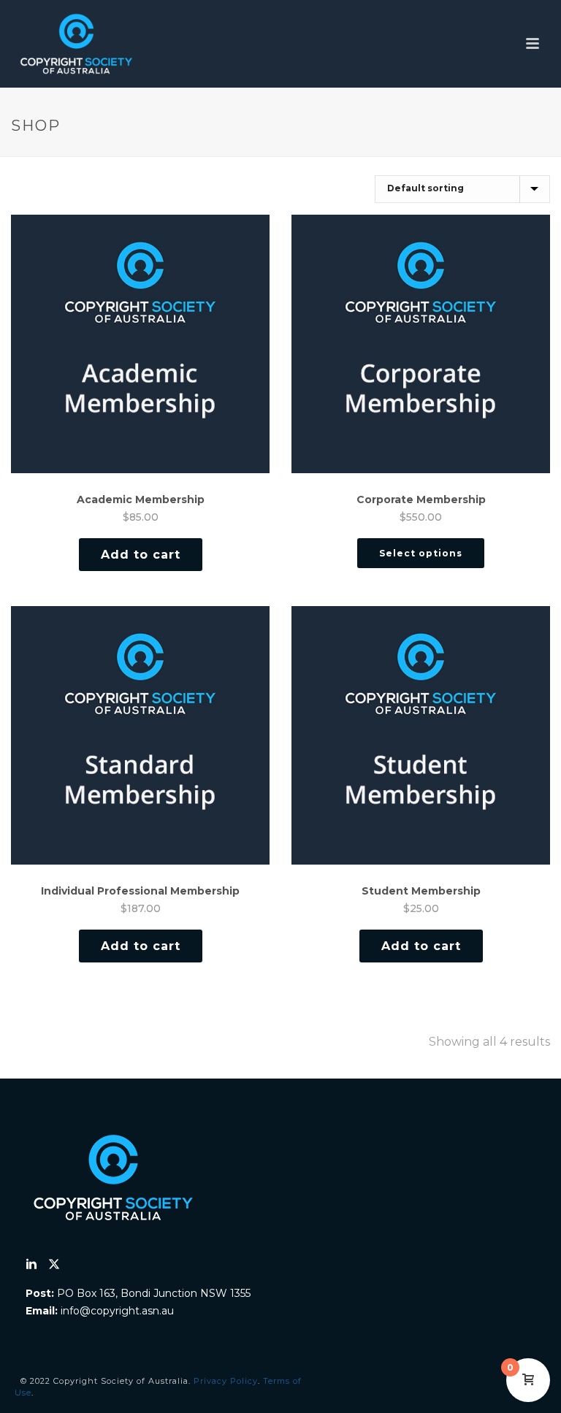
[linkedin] (31, 1264)
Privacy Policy (226, 1381)
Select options (420, 553)
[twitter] (54, 1264)
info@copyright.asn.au (117, 1310)
